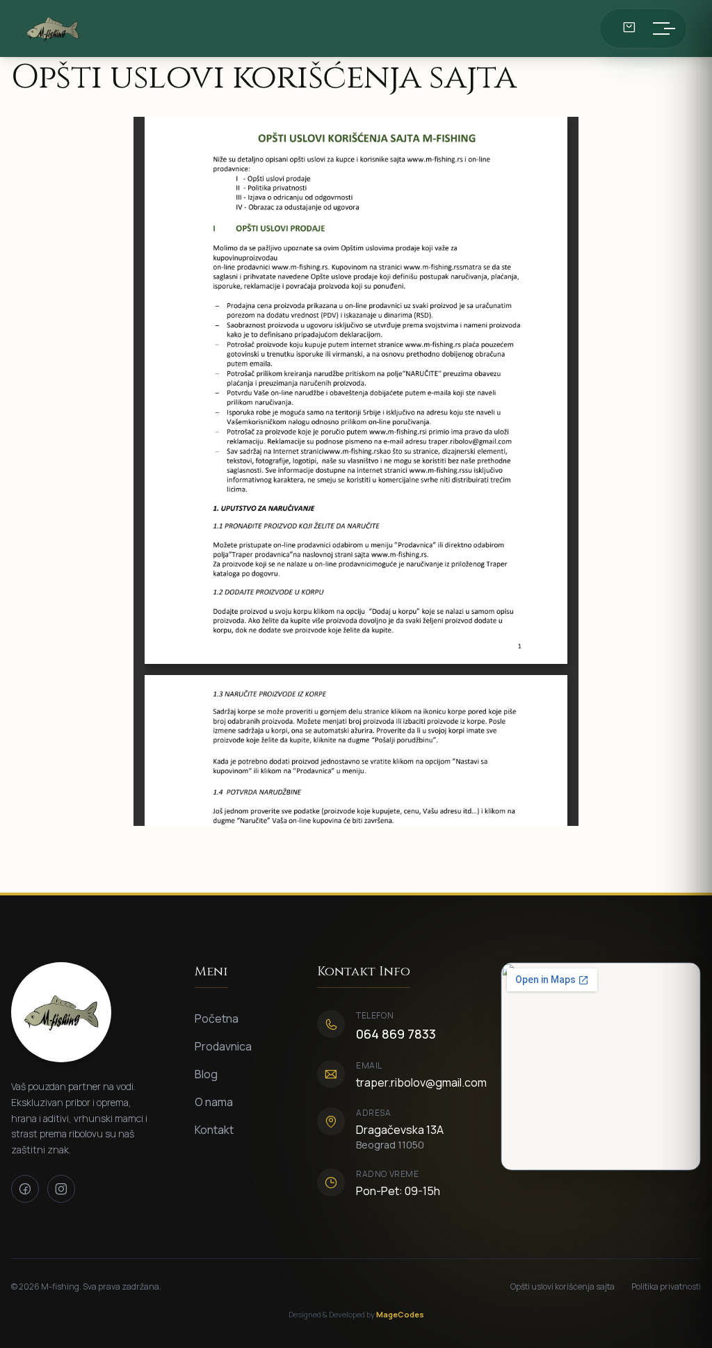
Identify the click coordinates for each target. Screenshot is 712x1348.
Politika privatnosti (666, 1286)
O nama (214, 1102)
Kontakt (214, 1129)
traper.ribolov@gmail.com (421, 1082)
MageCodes (400, 1314)
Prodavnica (223, 1046)
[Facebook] (25, 1189)
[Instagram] (61, 1189)
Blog (206, 1074)
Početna (216, 1018)
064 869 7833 (396, 1033)
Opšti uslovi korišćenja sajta (562, 1286)
